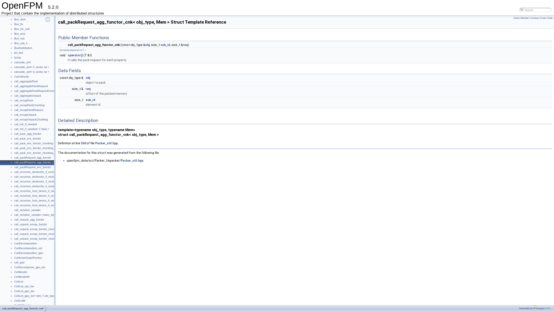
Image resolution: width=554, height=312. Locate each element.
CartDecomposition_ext (28, 248)
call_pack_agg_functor (27, 133)
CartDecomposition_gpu (28, 253)
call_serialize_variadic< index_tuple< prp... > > (41, 214)
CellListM (19, 300)
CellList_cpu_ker (24, 286)
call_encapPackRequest (28, 110)
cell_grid (19, 262)
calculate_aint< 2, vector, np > (31, 67)
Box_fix (18, 24)
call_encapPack (23, 100)
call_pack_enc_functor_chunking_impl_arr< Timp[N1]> (46, 152)
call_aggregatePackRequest (31, 86)
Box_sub (19, 38)
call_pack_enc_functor (27, 138)
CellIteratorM (21, 276)
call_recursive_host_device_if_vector (36, 191)
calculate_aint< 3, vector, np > (31, 71)
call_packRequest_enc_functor (32, 167)
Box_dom (20, 19)
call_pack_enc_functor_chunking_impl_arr (39, 148)
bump (17, 57)
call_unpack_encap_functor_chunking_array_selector (46, 234)
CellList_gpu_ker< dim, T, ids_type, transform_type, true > (48, 295)
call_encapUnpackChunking (31, 119)
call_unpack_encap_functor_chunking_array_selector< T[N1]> (51, 238)
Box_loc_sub (22, 29)
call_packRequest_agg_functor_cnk (35, 162)
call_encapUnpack (25, 114)
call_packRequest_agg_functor (32, 157)
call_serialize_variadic (27, 210)
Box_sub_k (20, 43)
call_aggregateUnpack (27, 95)
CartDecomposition (25, 243)
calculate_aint (22, 62)
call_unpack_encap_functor (30, 224)
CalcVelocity (21, 76)
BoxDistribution (23, 48)
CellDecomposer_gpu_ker (29, 267)
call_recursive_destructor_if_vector (34, 172)
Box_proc (20, 33)
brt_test (18, 52)
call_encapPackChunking (29, 105)
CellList (18, 281)
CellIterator (20, 272)
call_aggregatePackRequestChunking (36, 91)
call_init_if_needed (25, 124)
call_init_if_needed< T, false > (31, 129)
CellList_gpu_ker (24, 291)
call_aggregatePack (26, 81)
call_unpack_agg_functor (29, 219)
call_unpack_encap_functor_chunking (36, 229)
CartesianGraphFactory (28, 257)
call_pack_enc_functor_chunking (33, 143)
